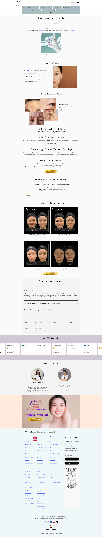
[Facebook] (51, 522)
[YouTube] (54, 522)
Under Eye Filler (53, 469)
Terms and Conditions (47, 529)
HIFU (55, 193)
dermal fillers (41, 79)
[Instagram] (48, 522)
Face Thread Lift (28, 487)
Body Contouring (28, 450)
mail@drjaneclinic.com (69, 440)
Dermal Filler (27, 474)
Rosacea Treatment (41, 503)
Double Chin (27, 477)
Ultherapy (52, 466)
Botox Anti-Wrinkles (29, 457)
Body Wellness (28, 453)
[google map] (45, 522)
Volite (51, 474)
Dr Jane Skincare (53, 479)
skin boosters (48, 79)
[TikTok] (57, 522)
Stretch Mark (52, 460)
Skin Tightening (53, 450)
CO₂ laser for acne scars (48, 193)
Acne (26, 436)
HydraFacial (39, 439)
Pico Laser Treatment (41, 487)
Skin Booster (52, 436)
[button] (78, 2)
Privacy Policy (54, 529)
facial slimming (41, 30)
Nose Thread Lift (40, 482)
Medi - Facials (40, 463)
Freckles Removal (28, 495)
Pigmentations (40, 490)
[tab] (27, 285)
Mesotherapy (39, 469)
